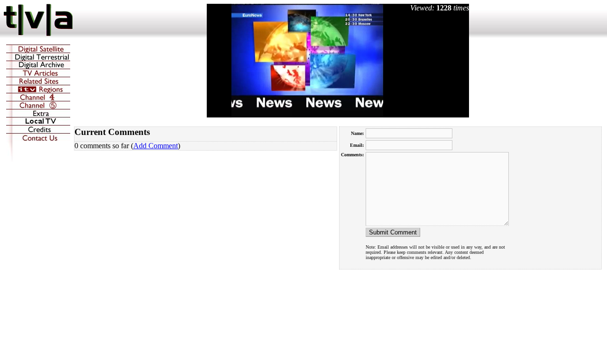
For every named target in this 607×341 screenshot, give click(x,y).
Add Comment (155, 146)
